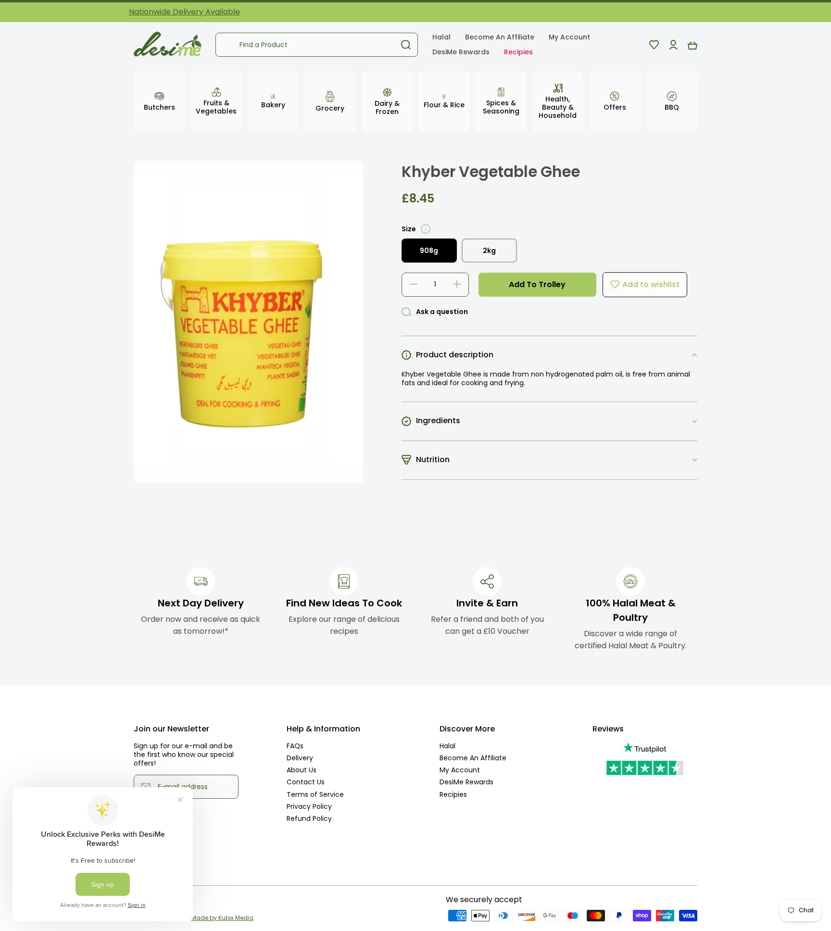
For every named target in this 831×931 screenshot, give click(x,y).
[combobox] (316, 45)
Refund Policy (309, 818)
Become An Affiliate (473, 757)
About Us (301, 769)
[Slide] (425, 229)
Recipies (453, 794)
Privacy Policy (309, 806)
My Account (460, 769)
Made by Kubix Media (222, 918)
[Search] (406, 45)
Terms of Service (315, 794)
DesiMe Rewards (466, 781)
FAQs (295, 745)
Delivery (300, 757)
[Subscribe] (226, 787)
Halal (447, 745)
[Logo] (167, 45)
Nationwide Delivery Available (184, 11)
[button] (692, 45)
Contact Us (306, 781)
